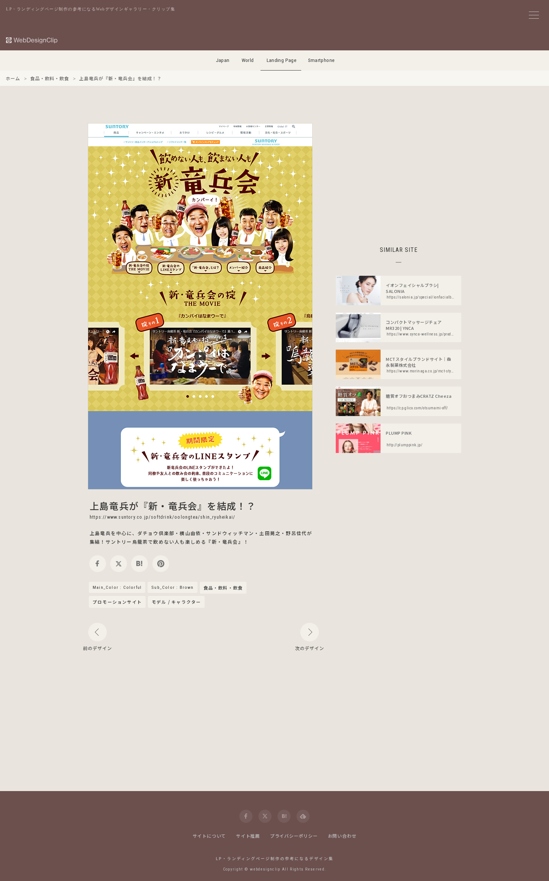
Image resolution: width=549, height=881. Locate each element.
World (248, 60)
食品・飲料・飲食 (223, 588)
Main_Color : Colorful (117, 587)
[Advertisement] (398, 175)
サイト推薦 (248, 835)
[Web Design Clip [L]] (32, 40)
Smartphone (321, 60)
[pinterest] (160, 563)
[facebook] (97, 563)
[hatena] (139, 563)
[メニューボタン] (533, 15)
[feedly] (303, 816)
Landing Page (282, 60)
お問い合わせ (342, 835)
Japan (223, 60)
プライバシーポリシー (294, 835)
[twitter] (118, 563)
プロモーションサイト (117, 602)
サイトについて (209, 835)
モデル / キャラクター (176, 602)
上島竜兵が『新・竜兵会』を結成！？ (173, 505)
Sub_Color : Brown (172, 587)
